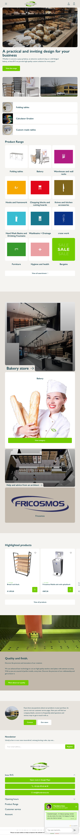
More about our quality (16, 683)
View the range (11, 68)
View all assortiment (39, 273)
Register (70, 747)
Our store (44, 722)
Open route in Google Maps (40, 780)
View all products (40, 602)
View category (40, 440)
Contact (30, 722)
